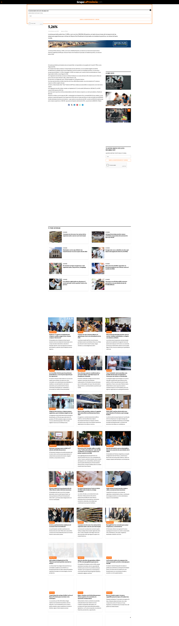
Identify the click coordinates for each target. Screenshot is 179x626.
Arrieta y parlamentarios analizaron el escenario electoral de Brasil (60, 525)
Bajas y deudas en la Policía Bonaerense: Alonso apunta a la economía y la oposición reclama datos (89, 597)
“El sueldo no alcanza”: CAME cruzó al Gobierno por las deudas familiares (114, 103)
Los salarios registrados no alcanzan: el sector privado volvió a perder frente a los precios (75, 283)
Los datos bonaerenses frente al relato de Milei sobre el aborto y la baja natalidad (89, 490)
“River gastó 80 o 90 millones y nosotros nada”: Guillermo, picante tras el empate (115, 119)
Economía (65, 232)
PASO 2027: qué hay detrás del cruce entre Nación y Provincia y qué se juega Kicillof (117, 413)
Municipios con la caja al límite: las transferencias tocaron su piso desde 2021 (75, 250)
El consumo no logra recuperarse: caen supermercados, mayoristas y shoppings (74, 266)
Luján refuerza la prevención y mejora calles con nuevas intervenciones (117, 489)
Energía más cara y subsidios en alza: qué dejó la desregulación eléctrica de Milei (117, 250)
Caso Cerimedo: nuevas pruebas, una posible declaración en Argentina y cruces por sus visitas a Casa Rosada (116, 374)
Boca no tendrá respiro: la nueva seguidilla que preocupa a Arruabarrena (117, 596)
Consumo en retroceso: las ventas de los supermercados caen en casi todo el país (74, 235)
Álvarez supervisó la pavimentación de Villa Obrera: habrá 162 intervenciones (60, 489)
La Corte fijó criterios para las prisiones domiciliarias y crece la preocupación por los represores (60, 374)
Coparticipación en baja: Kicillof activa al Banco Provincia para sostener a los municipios (61, 597)
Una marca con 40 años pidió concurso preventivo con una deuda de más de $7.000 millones (116, 283)
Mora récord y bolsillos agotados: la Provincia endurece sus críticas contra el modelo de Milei (117, 267)
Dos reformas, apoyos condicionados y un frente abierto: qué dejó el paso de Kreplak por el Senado (89, 374)
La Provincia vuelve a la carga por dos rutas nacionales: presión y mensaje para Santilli (117, 562)
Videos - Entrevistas (83, 445)
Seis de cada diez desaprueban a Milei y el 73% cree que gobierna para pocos (89, 561)
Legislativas (81, 370)
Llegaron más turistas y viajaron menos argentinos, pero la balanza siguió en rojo (61, 412)
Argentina (52, 409)
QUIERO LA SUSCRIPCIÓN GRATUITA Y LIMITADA (118, 160)
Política (80, 332)
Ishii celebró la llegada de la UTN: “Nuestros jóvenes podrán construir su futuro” (60, 562)
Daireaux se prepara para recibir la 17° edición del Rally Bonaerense (60, 449)
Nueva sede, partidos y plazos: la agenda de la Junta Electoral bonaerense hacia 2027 (89, 413)
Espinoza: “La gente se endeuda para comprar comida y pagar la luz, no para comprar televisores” (60, 336)
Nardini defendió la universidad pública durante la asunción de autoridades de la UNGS (117, 450)
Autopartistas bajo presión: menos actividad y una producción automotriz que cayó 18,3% (116, 235)
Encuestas (81, 557)
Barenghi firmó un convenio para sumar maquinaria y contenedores (117, 525)
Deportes (109, 592)
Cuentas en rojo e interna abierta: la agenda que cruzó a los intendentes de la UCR (89, 336)
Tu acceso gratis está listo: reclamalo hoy (115, 149)
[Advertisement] (76, 58)
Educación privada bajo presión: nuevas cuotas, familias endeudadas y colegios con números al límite (117, 336)
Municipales (53, 332)
